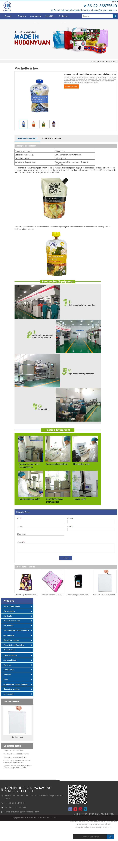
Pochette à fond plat (11, 621)
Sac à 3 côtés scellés (11, 606)
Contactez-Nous (63, 17)
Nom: (19, 518)
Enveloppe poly (17, 737)
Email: (69, 526)
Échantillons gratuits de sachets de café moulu (84, 595)
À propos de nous (35, 17)
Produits (22, 16)
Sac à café (7, 616)
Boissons (7, 675)
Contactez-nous (71, 86)
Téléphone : (21, 534)
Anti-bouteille (8, 670)
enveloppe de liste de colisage (15, 684)
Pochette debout (10, 655)
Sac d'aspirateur (10, 660)
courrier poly (8, 635)
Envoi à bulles (9, 611)
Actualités (49, 16)
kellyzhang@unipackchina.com (74, 10)
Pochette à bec (111, 61)
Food (5, 679)
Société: (20, 526)
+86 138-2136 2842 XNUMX (19, 754)
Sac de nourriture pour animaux (16, 630)
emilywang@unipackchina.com (103, 10)
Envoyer (66, 558)
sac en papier (8, 694)
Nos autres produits (11, 689)
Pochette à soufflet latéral (13, 645)
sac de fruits (8, 626)
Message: (21, 542)
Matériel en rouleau (11, 640)
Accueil (8, 16)
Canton (70, 518)
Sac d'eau (7, 665)
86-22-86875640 (102, 6)
